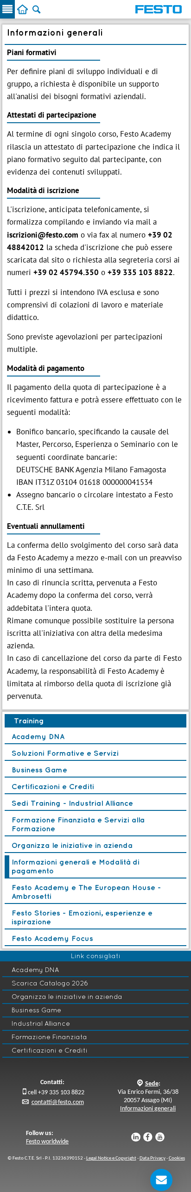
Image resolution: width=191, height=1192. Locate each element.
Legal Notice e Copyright (111, 1158)
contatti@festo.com (58, 1102)
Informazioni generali (148, 1108)
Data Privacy (153, 1158)
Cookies (177, 1158)
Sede (152, 1083)
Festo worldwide (47, 1141)
